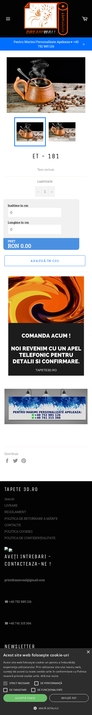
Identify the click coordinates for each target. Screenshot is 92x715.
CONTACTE (12, 525)
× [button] (88, 652)
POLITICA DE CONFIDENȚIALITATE (30, 538)
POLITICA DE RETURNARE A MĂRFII (30, 518)
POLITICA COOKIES (18, 531)
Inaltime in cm (18, 206)
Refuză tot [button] (69, 698)
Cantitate (45, 181)
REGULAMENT (15, 512)
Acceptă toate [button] (25, 698)
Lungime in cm (18, 222)
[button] (46, 708)
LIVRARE (11, 505)
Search (9, 499)
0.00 (26, 245)
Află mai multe (49, 676)
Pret (11, 241)
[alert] (46, 681)
